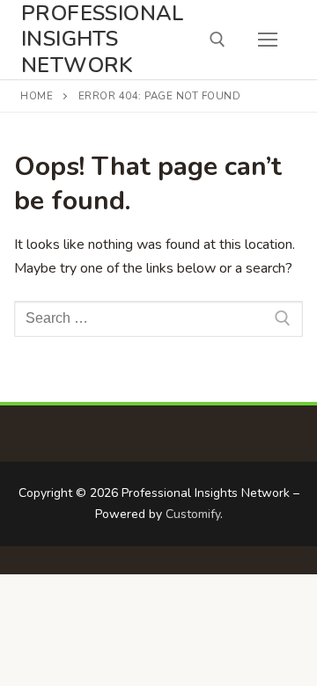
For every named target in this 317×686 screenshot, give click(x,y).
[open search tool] (217, 39)
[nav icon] (268, 39)
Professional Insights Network (103, 39)
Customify (193, 514)
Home (36, 96)
